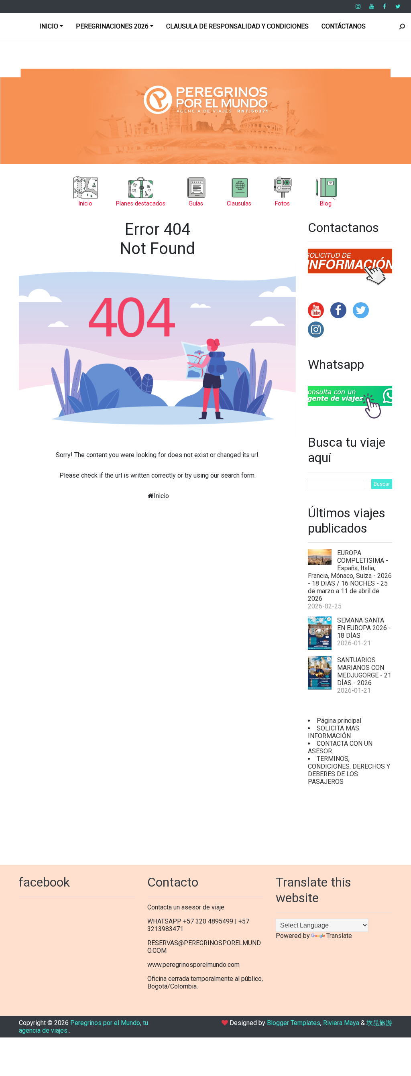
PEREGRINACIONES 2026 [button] (112, 26)
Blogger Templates (293, 1023)
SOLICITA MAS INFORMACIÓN (333, 732)
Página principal (339, 720)
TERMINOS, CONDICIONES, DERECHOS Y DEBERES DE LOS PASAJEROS (349, 770)
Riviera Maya (341, 1023)
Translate (339, 936)
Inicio (161, 496)
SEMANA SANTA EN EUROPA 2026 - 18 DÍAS (364, 627)
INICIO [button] (48, 26)
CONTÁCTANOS (343, 26)
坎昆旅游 (379, 1023)
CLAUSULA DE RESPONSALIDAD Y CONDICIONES (237, 26)
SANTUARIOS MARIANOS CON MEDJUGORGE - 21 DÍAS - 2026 (364, 671)
